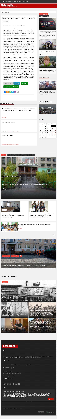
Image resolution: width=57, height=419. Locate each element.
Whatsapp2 (7, 86)
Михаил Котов (44, 87)
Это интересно (30, 155)
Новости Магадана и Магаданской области (9, 6)
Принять (51, 399)
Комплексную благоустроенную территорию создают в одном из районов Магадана (23, 265)
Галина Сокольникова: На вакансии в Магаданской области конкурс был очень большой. (47, 70)
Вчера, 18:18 (32, 210)
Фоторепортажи (45, 102)
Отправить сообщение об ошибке (18, 25)
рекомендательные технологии (18, 396)
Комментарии (44, 16)
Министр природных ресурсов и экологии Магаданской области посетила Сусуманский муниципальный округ (13, 215)
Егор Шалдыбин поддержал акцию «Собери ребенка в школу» (46, 53)
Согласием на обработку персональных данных (33, 395)
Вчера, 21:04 (4, 210)
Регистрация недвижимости (8, 122)
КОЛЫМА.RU (7, 5)
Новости (4, 117)
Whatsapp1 (24, 83)
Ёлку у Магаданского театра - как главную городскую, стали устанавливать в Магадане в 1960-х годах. (14, 315)
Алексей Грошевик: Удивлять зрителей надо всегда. (13, 327)
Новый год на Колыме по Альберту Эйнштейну (42, 310)
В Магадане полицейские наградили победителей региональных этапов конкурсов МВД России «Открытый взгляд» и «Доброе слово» (42, 215)
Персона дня (44, 77)
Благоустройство (15, 255)
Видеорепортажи (6, 255)
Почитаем (5, 282)
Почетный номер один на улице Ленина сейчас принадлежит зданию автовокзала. (23, 300)
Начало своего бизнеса (7, 135)
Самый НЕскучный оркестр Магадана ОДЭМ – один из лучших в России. (13, 330)
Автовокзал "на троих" (9, 298)
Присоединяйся (8, 83)
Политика (21, 155)
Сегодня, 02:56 (5, 176)
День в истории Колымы (16, 176)
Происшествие (12, 155)
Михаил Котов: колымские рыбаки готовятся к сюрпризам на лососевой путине (47, 92)
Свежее (4, 155)
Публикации (5, 21)
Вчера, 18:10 (4, 230)
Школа (20, 228)
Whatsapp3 (15, 86)
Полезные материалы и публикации (10, 131)
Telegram (17, 83)
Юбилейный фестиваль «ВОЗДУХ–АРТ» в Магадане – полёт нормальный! (47, 109)
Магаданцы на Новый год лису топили (11, 312)
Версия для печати (7, 25)
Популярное (43, 14)
